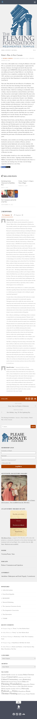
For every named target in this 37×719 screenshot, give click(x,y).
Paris (20, 688)
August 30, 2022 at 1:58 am (22, 367)
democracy (27, 679)
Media (3, 688)
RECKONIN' (6, 598)
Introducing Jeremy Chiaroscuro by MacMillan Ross (8, 183)
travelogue (23, 694)
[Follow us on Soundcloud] (35, 399)
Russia (28, 691)
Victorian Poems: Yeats (8, 554)
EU (28, 682)
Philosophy (25, 688)
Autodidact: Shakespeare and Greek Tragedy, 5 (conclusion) (18, 576)
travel (19, 694)
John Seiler (24, 686)
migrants (8, 689)
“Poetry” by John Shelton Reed (20, 628)
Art (16, 675)
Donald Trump (13, 681)
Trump (28, 694)
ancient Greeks (6, 674)
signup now (4, 460)
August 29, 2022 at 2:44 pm (22, 220)
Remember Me (7, 463)
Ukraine (32, 694)
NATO (17, 688)
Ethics (24, 681)
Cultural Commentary (9, 679)
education (19, 681)
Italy (19, 686)
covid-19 (25, 677)
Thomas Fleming (9, 693)
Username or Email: (6, 450)
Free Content (6, 50)
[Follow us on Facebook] (26, 399)
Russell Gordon (8, 58)
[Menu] (35, 2)
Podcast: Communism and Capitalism (12, 565)
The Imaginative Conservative (11, 610)
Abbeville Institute (8, 590)
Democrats (5, 681)
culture (20, 679)
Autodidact (20, 675)
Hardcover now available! (11, 544)
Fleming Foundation (11, 683)
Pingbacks (19, 215)
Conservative (12, 676)
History (3, 686)
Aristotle (13, 675)
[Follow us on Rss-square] (32, 399)
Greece (32, 684)
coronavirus (20, 677)
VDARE (5, 618)
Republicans (22, 691)
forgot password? (12, 460)
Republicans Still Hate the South (21, 642)
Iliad (17, 686)
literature (30, 686)
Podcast (5, 690)
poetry (10, 691)
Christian (30, 674)
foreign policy (26, 684)
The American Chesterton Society (12, 606)
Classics (3, 677)
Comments (8, 215)
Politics (15, 691)
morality (13, 688)
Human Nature (12, 686)
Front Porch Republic (8, 594)
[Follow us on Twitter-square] (29, 399)
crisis (29, 677)
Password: (4, 456)
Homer (7, 686)
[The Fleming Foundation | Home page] (2, 2)
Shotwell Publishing (8, 602)
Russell (14, 50)
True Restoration (7, 614)
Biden (25, 674)
